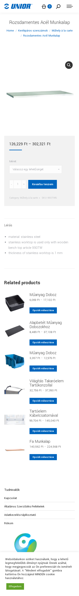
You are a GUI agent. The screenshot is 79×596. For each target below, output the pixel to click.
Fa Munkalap (39, 441)
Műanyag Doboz (42, 295)
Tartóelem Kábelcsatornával (43, 413)
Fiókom (8, 523)
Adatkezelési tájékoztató (20, 515)
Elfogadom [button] (15, 586)
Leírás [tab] (8, 225)
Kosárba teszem (42, 184)
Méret (12, 161)
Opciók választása (43, 310)
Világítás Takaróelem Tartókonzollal (46, 383)
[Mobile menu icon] (70, 6)
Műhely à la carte (29, 198)
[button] (69, 65)
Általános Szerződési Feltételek (24, 506)
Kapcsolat (10, 498)
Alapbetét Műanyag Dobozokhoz (45, 325)
